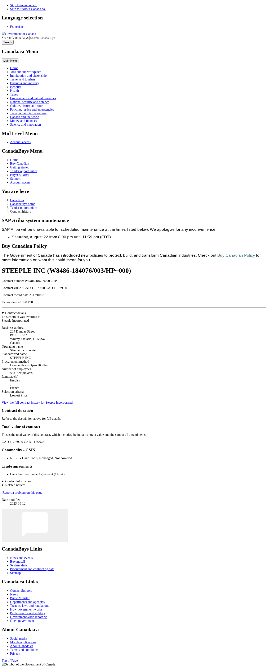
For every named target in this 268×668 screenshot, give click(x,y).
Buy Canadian (19, 163)
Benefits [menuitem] (15, 87)
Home (14, 160)
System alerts (18, 565)
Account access (20, 142)
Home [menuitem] (14, 68)
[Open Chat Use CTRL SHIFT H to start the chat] (35, 525)
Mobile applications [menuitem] (23, 642)
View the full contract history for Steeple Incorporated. (37, 402)
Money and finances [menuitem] (23, 120)
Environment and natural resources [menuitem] (33, 98)
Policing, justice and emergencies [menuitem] (32, 109)
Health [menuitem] (14, 90)
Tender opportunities (23, 171)
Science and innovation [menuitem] (25, 124)
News (14, 594)
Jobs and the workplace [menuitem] (25, 72)
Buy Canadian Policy (236, 255)
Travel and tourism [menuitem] (22, 79)
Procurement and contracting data (32, 569)
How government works (26, 609)
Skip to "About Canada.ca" (28, 9)
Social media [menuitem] (18, 638)
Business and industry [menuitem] (24, 83)
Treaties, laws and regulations (29, 605)
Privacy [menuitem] (15, 653)
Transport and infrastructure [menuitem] (28, 113)
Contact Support (21, 590)
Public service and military (27, 613)
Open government (22, 620)
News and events (21, 558)
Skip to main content (23, 5)
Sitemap (15, 573)
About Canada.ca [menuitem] (21, 646)
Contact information (18, 481)
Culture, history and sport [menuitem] (27, 105)
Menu (10, 60)
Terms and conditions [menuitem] (24, 649)
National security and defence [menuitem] (29, 102)
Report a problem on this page (22, 492)
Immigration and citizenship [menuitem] (28, 75)
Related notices (15, 485)
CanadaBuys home (22, 204)
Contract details (15, 313)
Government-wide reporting (28, 617)
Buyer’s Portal (19, 175)
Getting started (19, 167)
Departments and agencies (27, 602)
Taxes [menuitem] (14, 94)
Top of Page (10, 660)
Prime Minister (20, 598)
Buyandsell (17, 561)
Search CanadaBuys (15, 38)
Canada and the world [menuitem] (24, 117)
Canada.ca (17, 200)
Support (15, 178)
